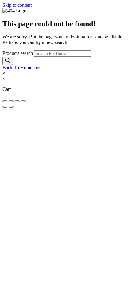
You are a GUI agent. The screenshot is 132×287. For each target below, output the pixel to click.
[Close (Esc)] (23, 101)
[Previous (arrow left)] (4, 107)
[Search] (7, 61)
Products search (18, 53)
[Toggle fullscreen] (11, 101)
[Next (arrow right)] (11, 107)
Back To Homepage (21, 67)
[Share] (17, 101)
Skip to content (17, 5)
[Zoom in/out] (4, 101)
